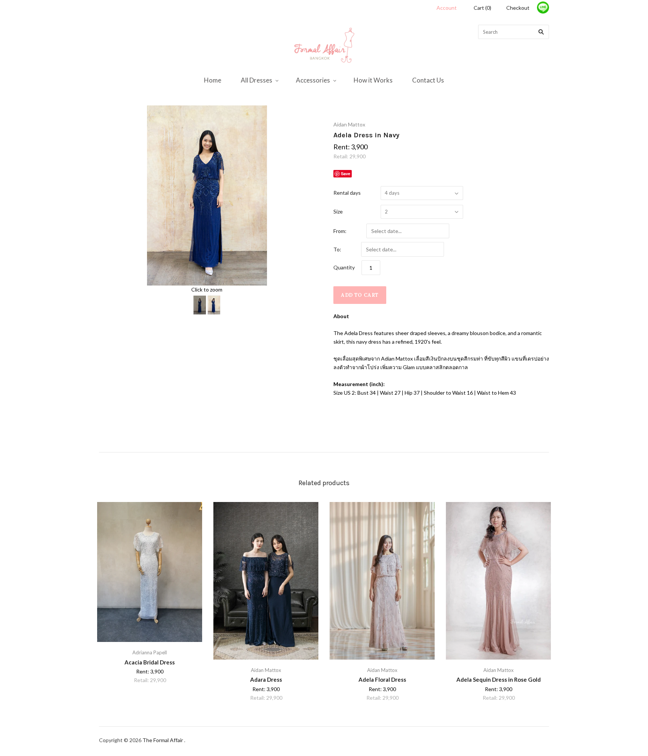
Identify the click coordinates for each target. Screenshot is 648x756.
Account (446, 8)
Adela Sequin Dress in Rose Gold (498, 679)
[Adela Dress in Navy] (200, 305)
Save (345, 173)
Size (338, 211)
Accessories (313, 80)
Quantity (344, 267)
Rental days (347, 192)
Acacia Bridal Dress (149, 662)
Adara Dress (266, 679)
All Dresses (256, 80)
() (482, 8)
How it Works (373, 80)
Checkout (518, 8)
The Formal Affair (163, 740)
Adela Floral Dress (382, 679)
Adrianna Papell (149, 652)
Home (212, 80)
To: (337, 249)
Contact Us (428, 80)
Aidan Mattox (349, 124)
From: (339, 231)
